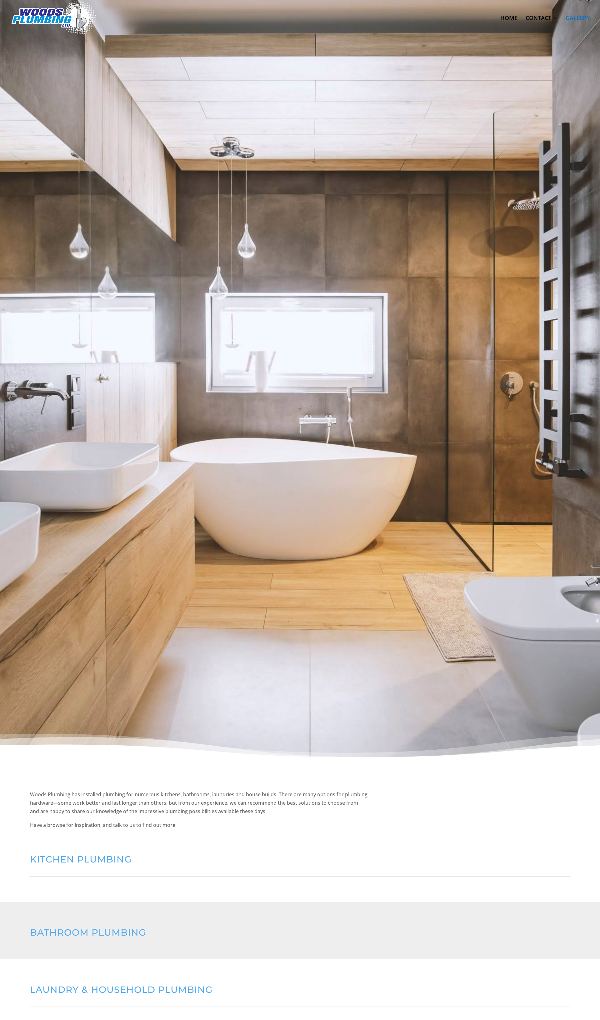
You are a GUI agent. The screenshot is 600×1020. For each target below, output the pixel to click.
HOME (509, 19)
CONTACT (538, 19)
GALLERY (578, 19)
